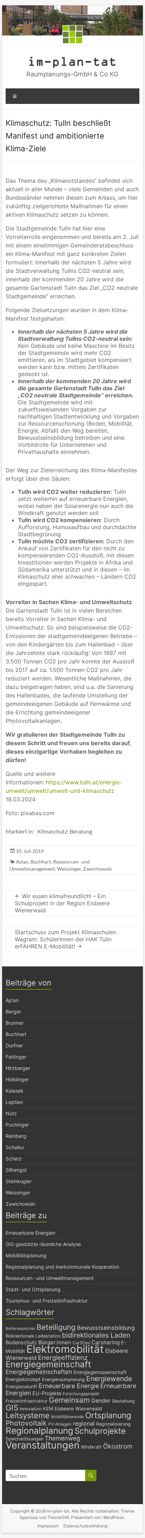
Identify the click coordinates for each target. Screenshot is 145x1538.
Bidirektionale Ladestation (33, 1336)
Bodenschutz (21, 1342)
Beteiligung (56, 1327)
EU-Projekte (46, 1393)
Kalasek (15, 1091)
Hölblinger (17, 1079)
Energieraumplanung (63, 1379)
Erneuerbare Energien (30, 1233)
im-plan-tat (72, 61)
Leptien (14, 1102)
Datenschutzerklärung (85, 1525)
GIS (12, 1407)
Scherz (14, 1159)
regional (84, 1423)
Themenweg (62, 1438)
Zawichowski (97, 869)
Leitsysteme (28, 1415)
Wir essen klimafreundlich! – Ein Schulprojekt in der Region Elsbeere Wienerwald (62, 903)
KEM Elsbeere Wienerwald (72, 1408)
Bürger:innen (54, 1342)
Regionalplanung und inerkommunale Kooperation (62, 1267)
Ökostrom (118, 1446)
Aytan (22, 862)
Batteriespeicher (20, 1328)
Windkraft (91, 1447)
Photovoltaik (26, 1423)
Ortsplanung (108, 1415)
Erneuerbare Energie (69, 1386)
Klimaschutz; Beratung (64, 831)
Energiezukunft (21, 1386)
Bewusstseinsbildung (106, 1327)
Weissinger (69, 869)
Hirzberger (18, 1068)
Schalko (15, 1147)
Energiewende (109, 1378)
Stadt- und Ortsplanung (33, 1289)
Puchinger (17, 1125)
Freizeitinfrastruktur (27, 1401)
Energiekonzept (23, 1379)
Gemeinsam (69, 1400)
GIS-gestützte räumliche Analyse (43, 1244)
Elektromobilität (65, 1349)
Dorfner (14, 1045)
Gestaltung (123, 1401)
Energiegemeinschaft (48, 1364)
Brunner (15, 1023)
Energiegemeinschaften (39, 1371)
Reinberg (16, 1136)
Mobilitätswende (67, 1416)
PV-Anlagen (59, 1424)
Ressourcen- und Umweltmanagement (50, 1278)
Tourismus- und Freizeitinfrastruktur (47, 1301)
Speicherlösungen (24, 1438)
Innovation (31, 1408)
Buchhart (41, 862)
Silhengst (16, 1170)
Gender (101, 1400)
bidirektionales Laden (96, 1335)
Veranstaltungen (43, 1445)
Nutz (11, 1113)
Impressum (47, 1525)
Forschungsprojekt (81, 1393)
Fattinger (16, 1057)
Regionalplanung (39, 1430)
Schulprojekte (100, 1430)
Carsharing (106, 1342)
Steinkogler (19, 1181)
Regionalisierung (113, 1424)
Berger (13, 1011)
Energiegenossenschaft (100, 1372)
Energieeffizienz (63, 1357)
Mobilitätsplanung (26, 1255)
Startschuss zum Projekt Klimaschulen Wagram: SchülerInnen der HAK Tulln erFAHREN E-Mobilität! (65, 939)
